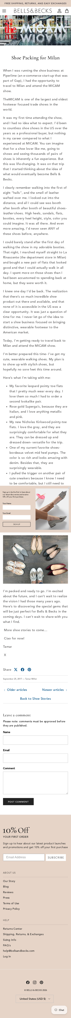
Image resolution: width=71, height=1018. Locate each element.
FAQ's (7, 945)
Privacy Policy (11, 908)
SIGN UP (16, 524)
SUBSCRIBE (56, 857)
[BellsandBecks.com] (33, 11)
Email (6, 750)
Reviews (8, 892)
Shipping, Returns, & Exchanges (23, 934)
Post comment (18, 801)
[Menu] (4, 11)
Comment (9, 768)
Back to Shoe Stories (35, 699)
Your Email (6, 513)
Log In (7, 956)
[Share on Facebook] (22, 669)
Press (6, 897)
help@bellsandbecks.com (19, 950)
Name (6, 732)
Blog (6, 886)
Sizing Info (9, 940)
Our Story (9, 881)
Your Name (7, 503)
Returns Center (12, 928)
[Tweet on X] (15, 669)
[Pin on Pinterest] (29, 669)
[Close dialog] (69, 487)
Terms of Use (11, 903)
